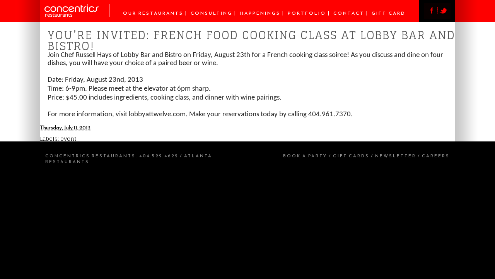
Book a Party (305, 156)
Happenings (260, 13)
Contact (348, 13)
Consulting (211, 13)
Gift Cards (351, 156)
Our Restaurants (153, 13)
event (68, 138)
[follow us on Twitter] (444, 17)
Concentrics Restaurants (90, 156)
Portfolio (307, 13)
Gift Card (389, 13)
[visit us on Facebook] (430, 17)
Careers (436, 156)
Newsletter (395, 156)
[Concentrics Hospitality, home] (76, 15)
